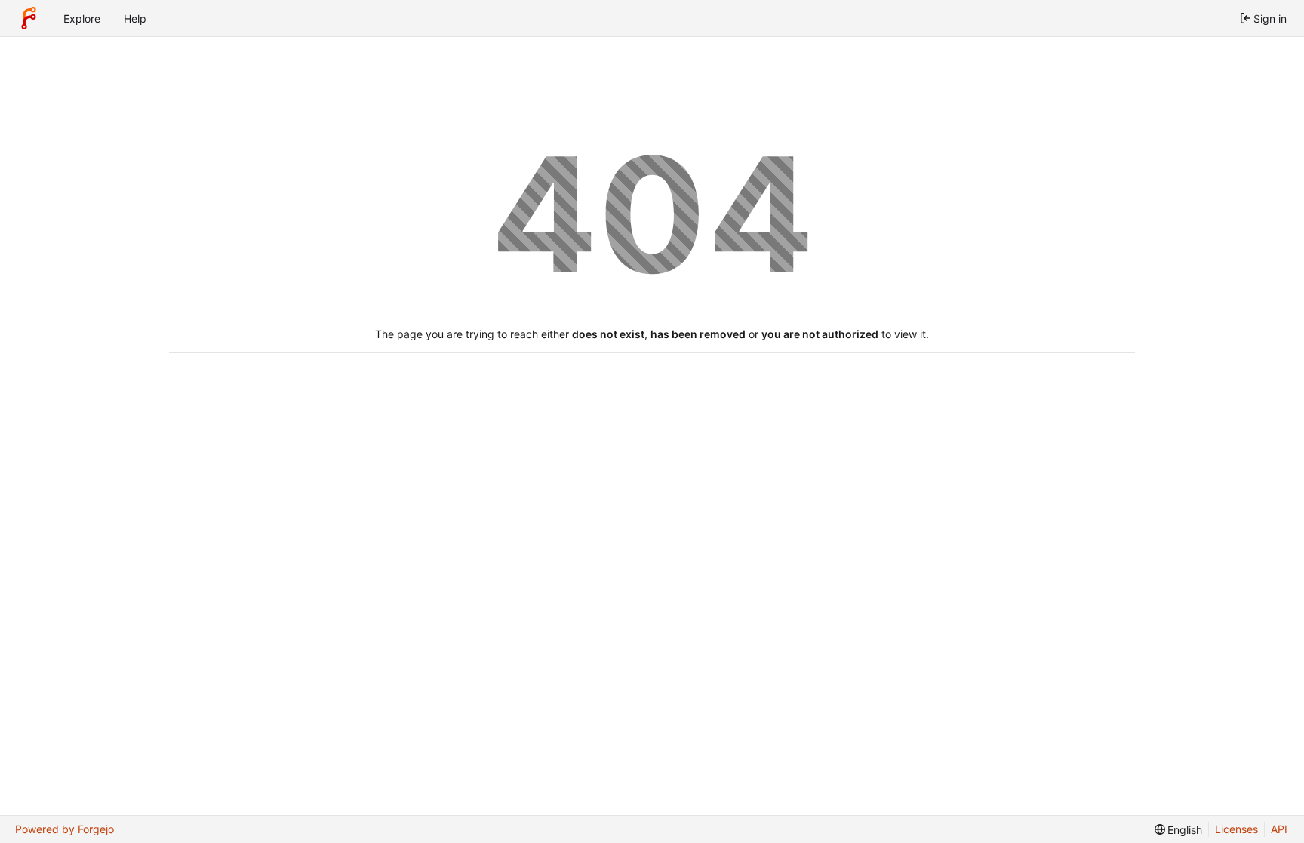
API (1279, 829)
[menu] (1179, 829)
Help (135, 18)
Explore (81, 18)
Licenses (1236, 829)
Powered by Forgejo (64, 829)
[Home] (29, 18)
